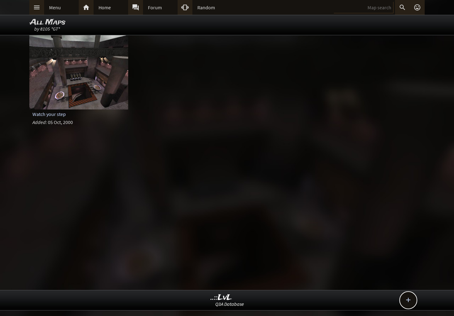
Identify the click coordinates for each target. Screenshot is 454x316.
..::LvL (221, 297)
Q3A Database (229, 304)
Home (105, 7)
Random (206, 7)
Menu (55, 7)
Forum (155, 7)
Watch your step (49, 114)
